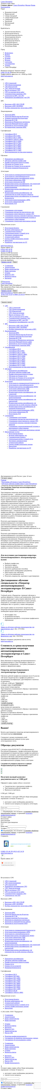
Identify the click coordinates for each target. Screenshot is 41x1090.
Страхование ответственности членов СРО (19, 214)
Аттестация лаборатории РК (14, 202)
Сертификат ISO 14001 (12, 978)
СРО (6, 306)
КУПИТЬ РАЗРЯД (7, 703)
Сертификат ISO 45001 (12, 985)
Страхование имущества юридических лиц (19, 212)
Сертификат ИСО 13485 (13, 150)
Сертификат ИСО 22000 (13, 141)
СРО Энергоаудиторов (12, 88)
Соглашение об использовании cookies (18, 1040)
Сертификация (10, 347)
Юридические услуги (12, 432)
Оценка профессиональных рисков (17, 239)
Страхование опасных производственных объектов (22, 216)
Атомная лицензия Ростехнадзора (16, 118)
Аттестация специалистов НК (15, 182)
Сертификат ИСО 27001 (13, 143)
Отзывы (7, 273)
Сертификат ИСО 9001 (12, 136)
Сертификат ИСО (11, 134)
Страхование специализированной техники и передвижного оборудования (20, 218)
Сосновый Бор (10, 64)
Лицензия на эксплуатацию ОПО (16, 125)
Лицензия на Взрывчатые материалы (17, 122)
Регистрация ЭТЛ (11, 203)
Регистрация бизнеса (12, 228)
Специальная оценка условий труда (17, 233)
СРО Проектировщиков (13, 85)
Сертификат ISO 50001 (12, 987)
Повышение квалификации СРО (16, 886)
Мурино (7, 60)
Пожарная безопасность (13, 967)
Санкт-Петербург (7, 2)
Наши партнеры (10, 271)
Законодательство (11, 1031)
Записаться (19, 683)
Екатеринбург (5, 7)
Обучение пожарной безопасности (16, 168)
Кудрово (7, 58)
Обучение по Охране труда (14, 164)
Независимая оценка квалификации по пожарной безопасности (22, 407)
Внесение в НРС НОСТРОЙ (14, 104)
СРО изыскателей (11, 884)
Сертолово (8, 62)
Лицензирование (10, 331)
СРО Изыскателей (11, 87)
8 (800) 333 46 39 (6, 251)
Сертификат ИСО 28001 (13, 145)
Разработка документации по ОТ (16, 242)
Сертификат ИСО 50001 (13, 147)
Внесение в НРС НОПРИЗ (14, 106)
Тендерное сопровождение (14, 235)
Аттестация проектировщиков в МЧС (17, 200)
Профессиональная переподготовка (17, 162)
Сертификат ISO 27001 (12, 981)
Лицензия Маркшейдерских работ (16, 124)
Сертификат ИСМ (11, 990)
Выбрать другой (6, 262)
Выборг (7, 55)
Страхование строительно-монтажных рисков (20, 221)
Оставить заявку (7, 478)
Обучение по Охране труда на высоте (17, 166)
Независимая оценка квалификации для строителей (22, 184)
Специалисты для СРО (12, 895)
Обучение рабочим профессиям (15, 161)
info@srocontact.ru (7, 76)
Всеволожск (9, 53)
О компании (9, 265)
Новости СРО (9, 274)
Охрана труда (9, 964)
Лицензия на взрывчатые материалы (17, 920)
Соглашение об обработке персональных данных (21, 1038)
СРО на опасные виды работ (14, 92)
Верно (15, 262)
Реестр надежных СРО (12, 90)
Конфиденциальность (12, 1063)
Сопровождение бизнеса (13, 231)
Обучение (8, 369)
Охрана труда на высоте (13, 966)
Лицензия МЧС (10, 115)
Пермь (33, 5)
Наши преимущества (12, 269)
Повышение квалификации (14, 159)
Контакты (8, 278)
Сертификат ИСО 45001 (13, 148)
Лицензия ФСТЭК (11, 120)
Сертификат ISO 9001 (12, 976)
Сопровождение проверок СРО (15, 94)
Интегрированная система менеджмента (18, 152)
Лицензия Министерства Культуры (17, 116)
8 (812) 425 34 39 (6, 249)
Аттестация (9, 381)
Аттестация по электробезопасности (17, 176)
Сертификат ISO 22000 (12, 980)
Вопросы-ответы (10, 276)
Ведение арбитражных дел (14, 230)
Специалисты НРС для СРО (14, 96)
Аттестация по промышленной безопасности (20, 175)
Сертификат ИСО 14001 (13, 138)
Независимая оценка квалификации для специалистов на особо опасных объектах (19, 193)
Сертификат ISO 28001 (12, 983)
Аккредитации (10, 267)
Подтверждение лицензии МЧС (15, 127)
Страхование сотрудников (13, 210)
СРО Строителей (10, 83)
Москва (27, 5)
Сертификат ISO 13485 (12, 989)
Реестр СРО (9, 1033)
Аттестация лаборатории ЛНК (15, 180)
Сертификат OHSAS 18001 (14, 139)
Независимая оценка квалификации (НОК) (19, 178)
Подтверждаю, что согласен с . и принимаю (19, 813)
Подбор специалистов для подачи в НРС (18, 108)
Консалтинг (9, 240)
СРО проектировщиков (13, 883)
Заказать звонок (6, 302)
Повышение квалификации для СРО (17, 97)
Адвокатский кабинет (12, 237)
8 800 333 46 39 (6, 72)
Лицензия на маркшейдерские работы (18, 921)
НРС (6, 324)
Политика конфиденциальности (16, 1036)
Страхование (9, 415)
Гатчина (7, 56)
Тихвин (7, 65)
